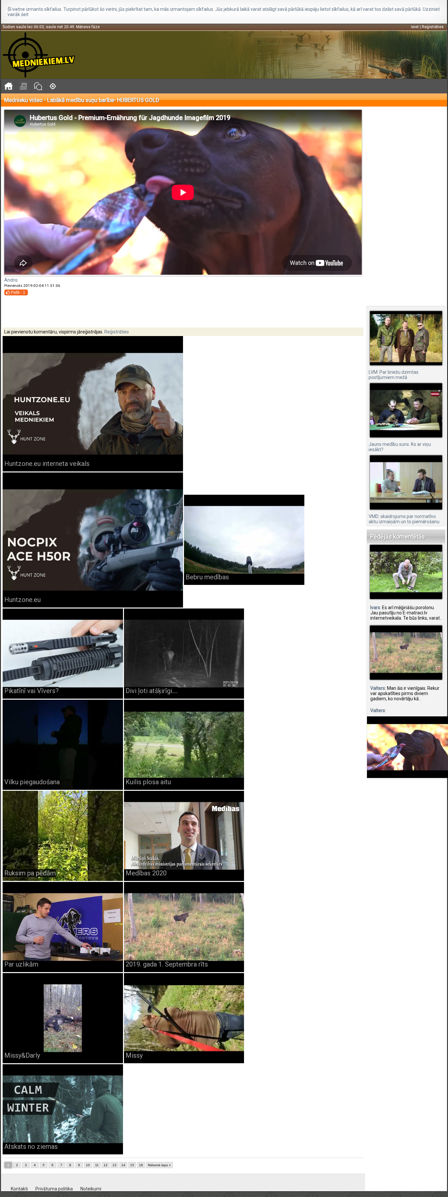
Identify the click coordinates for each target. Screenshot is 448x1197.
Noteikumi (90, 1188)
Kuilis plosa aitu (148, 782)
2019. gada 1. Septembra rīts (167, 964)
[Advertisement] (407, 206)
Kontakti (19, 1188)
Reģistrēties (433, 27)
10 (88, 1165)
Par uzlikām (21, 964)
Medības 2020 (146, 873)
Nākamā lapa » (159, 1165)
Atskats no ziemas (31, 1146)
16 (141, 1165)
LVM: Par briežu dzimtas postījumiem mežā (393, 374)
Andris (11, 280)
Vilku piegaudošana (32, 782)
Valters (377, 688)
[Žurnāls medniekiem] (23, 86)
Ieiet (415, 27)
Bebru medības (207, 577)
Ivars (375, 607)
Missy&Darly (22, 1055)
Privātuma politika (54, 1188)
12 (106, 1165)
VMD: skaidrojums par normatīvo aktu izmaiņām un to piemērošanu (404, 519)
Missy (134, 1055)
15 (132, 1165)
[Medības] (52, 86)
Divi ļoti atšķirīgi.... (151, 691)
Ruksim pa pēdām (30, 873)
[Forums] (38, 86)
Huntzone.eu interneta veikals (47, 464)
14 (123, 1165)
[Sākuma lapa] (8, 86)
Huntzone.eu (22, 600)
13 (114, 1165)
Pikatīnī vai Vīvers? (31, 691)
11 (97, 1165)
